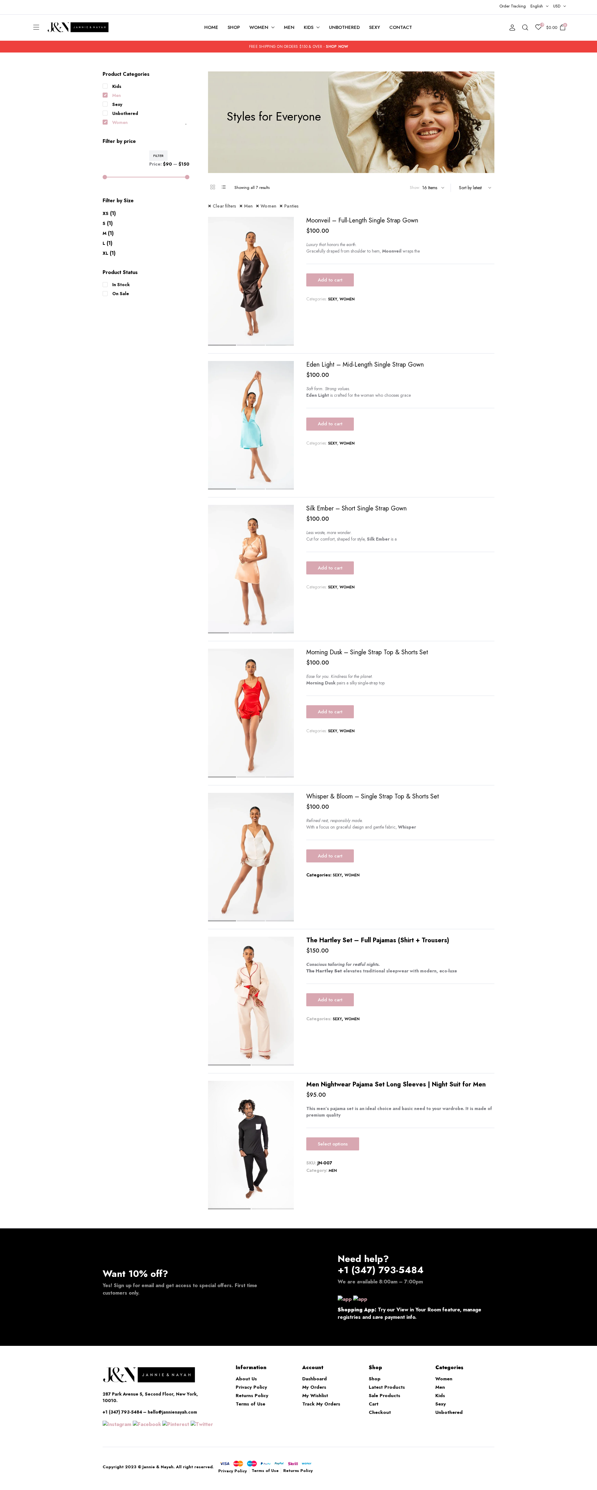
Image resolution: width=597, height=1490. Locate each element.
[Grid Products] (212, 187)
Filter (158, 155)
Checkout (380, 1412)
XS (106, 213)
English (536, 6)
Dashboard (314, 1378)
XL (105, 253)
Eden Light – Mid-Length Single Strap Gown (365, 364)
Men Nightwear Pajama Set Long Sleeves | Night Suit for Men (396, 1084)
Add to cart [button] (330, 280)
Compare (288, 225)
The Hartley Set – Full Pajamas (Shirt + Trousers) (377, 940)
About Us (246, 1378)
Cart (373, 1404)
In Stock (121, 284)
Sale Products (384, 1395)
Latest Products (387, 1387)
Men (289, 27)
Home (211, 27)
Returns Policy (252, 1395)
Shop (234, 27)
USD (556, 6)
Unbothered (344, 27)
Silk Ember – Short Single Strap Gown (356, 508)
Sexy (374, 27)
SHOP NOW (337, 46)
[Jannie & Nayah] (78, 28)
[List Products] (223, 187)
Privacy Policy (251, 1387)
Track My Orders (321, 1404)
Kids (308, 27)
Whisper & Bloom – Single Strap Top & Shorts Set (372, 796)
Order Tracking (512, 6)
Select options (333, 1143)
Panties (291, 206)
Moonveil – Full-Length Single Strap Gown (362, 220)
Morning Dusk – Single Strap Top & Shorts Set (367, 652)
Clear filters (224, 206)
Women (258, 27)
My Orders (314, 1387)
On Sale (120, 293)
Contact (400, 27)
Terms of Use (250, 1404)
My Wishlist (315, 1395)
